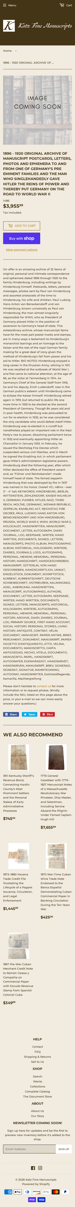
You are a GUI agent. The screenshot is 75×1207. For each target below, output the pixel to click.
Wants (37, 1081)
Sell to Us (37, 1061)
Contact (37, 1046)
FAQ (38, 1051)
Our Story (37, 1116)
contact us (44, 686)
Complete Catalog (37, 1091)
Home (7, 50)
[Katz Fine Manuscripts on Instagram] (40, 1168)
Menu (12, 5)
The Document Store (37, 1096)
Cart (68, 5)
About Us (37, 1111)
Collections (37, 1086)
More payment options (22, 249)
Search (37, 1076)
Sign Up (64, 1149)
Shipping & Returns (37, 1056)
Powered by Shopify (36, 1184)
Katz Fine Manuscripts (41, 1179)
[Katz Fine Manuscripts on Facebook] (33, 1168)
